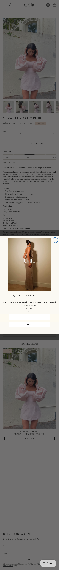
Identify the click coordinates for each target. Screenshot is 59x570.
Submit (29, 324)
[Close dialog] (55, 240)
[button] (29, 264)
